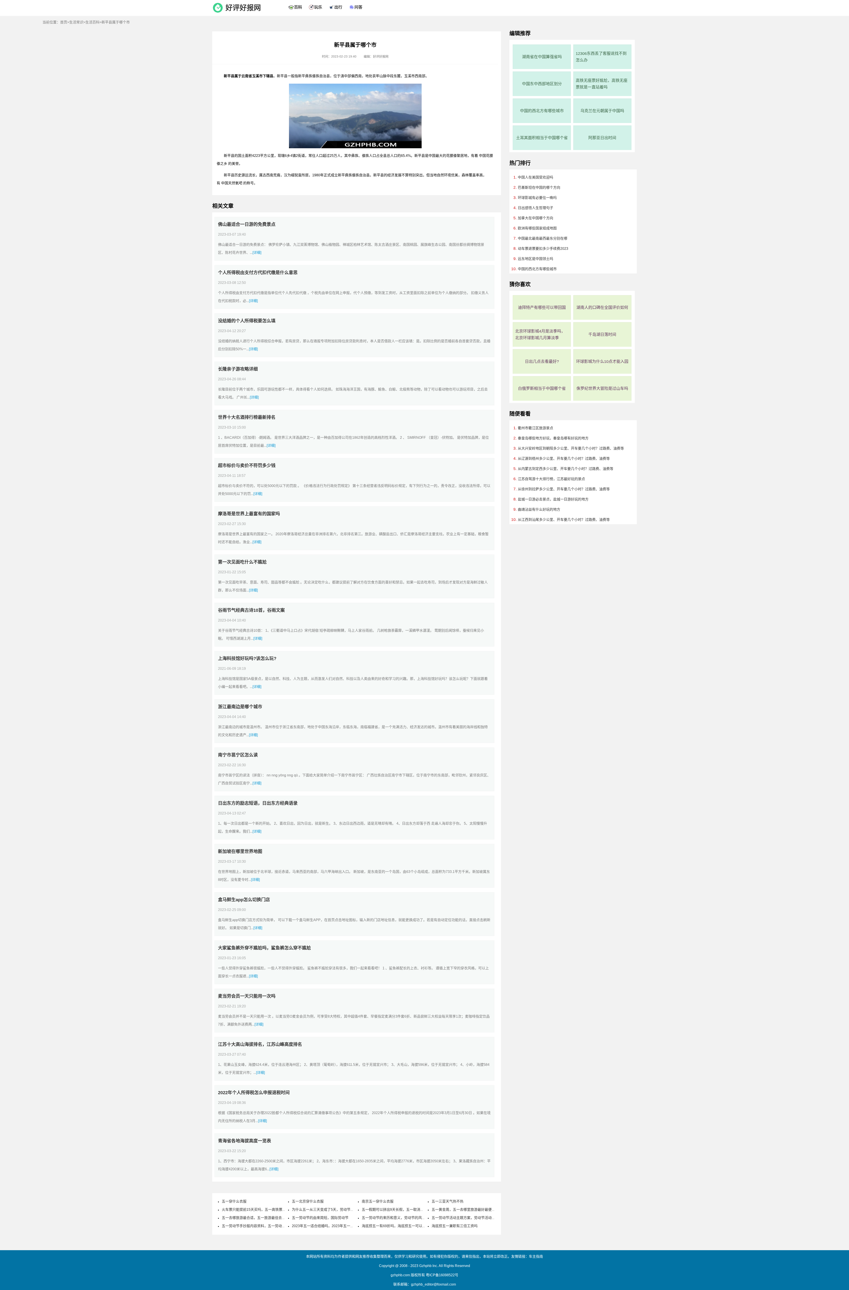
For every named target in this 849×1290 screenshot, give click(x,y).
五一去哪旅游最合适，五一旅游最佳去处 (253, 1218)
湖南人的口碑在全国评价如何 (602, 307)
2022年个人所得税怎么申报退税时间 (254, 1092)
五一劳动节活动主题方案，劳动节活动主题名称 (469, 1218)
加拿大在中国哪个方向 (535, 218)
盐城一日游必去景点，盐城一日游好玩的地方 (553, 499)
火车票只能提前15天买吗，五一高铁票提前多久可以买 (264, 1209)
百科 (298, 7)
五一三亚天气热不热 (447, 1201)
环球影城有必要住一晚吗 (537, 198)
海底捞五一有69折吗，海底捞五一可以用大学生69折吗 (404, 1226)
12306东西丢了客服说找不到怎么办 (601, 56)
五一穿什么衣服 (234, 1201)
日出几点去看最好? (542, 361)
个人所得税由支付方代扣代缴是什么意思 (258, 272)
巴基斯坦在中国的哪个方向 (539, 187)
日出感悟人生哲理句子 (535, 208)
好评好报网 (243, 8)
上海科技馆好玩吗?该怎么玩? (247, 658)
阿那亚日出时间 (602, 138)
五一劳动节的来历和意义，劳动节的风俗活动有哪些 (402, 1218)
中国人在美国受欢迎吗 (535, 177)
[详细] (256, 252)
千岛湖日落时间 (602, 334)
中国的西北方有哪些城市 (542, 111)
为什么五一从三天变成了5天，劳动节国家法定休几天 (333, 1209)
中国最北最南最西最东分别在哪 (542, 238)
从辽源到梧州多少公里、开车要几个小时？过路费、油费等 (564, 458)
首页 (63, 22)
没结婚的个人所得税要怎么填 (246, 320)
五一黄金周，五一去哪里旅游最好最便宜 (463, 1209)
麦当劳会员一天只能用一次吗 (246, 996)
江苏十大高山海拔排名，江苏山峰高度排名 (260, 1044)
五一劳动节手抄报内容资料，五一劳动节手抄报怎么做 (264, 1226)
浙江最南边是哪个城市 (240, 706)
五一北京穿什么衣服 (308, 1201)
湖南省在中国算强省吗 (542, 57)
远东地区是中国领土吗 (535, 259)
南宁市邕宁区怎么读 (238, 755)
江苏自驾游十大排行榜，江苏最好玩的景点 (551, 479)
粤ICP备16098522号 (442, 1275)
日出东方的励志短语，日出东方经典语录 (258, 803)
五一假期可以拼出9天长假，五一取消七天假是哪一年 (403, 1209)
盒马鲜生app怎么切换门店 (244, 899)
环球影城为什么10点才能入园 (602, 361)
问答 (358, 7)
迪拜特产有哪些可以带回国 (542, 307)
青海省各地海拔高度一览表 (244, 1140)
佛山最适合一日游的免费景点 (246, 224)
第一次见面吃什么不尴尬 (242, 562)
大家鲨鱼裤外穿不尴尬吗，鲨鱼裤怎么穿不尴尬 (264, 947)
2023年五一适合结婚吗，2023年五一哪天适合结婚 (331, 1226)
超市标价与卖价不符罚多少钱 (246, 465)
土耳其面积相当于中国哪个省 (542, 138)
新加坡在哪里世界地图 (240, 851)
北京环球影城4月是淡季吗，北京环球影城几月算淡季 (540, 334)
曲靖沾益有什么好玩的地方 (539, 509)
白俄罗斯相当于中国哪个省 (542, 388)
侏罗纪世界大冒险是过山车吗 (602, 388)
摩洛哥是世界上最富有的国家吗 (249, 513)
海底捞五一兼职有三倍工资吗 (455, 1226)
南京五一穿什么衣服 (378, 1201)
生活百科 (92, 22)
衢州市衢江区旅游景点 (535, 428)
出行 (338, 7)
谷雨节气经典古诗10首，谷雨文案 (251, 610)
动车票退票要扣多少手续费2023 (543, 248)
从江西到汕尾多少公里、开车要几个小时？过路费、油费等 (564, 520)
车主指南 (536, 1256)
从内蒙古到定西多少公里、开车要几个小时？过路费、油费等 (565, 469)
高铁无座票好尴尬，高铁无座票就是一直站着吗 (601, 83)
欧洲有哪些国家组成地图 (537, 228)
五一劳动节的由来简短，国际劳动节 (320, 1218)
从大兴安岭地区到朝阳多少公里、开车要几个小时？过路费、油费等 (571, 448)
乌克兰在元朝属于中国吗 (602, 111)
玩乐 (318, 7)
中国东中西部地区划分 (542, 84)
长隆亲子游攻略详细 (238, 369)
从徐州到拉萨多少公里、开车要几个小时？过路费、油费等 (564, 489)
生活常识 (76, 22)
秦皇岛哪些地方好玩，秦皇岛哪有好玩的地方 (553, 438)
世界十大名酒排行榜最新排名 (246, 417)
